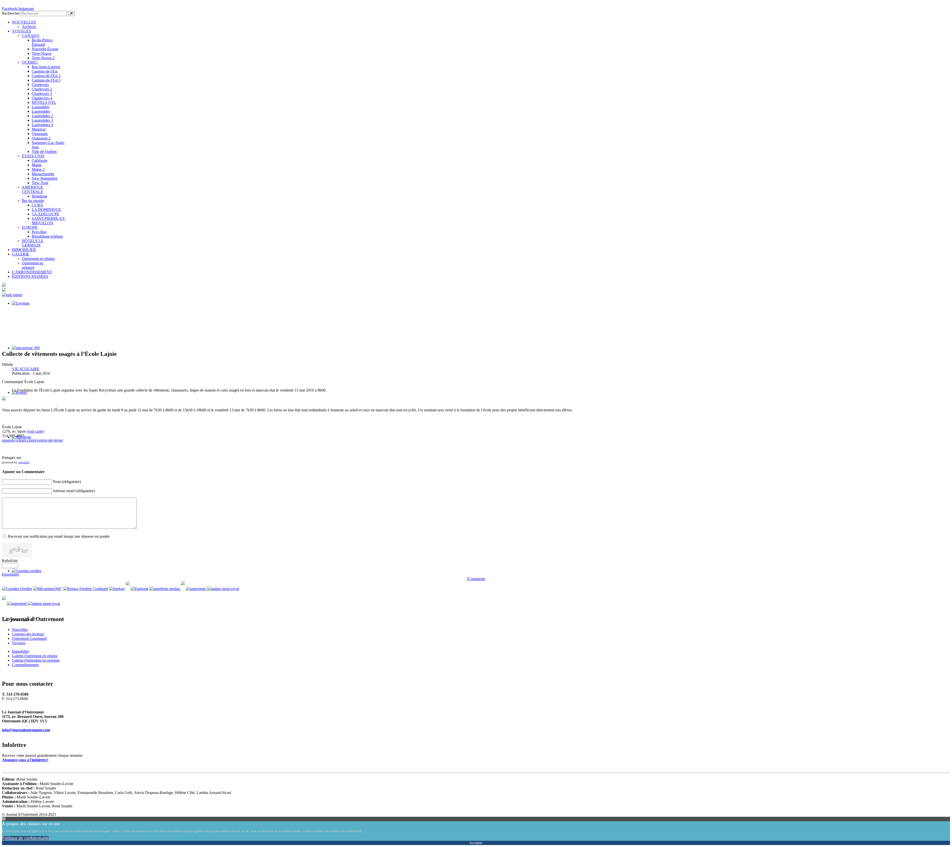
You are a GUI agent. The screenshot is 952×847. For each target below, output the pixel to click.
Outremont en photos (38, 258)
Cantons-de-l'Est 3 (46, 80)
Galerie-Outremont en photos (35, 656)
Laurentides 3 (42, 120)
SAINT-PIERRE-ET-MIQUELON (49, 220)
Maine (37, 165)
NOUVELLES (24, 22)
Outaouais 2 (41, 138)
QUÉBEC (30, 62)
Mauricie (39, 129)
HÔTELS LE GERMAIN (32, 243)
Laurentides (41, 111)
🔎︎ (71, 13)
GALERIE (20, 254)
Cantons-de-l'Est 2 (46, 76)
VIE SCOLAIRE (25, 369)
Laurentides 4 (42, 125)
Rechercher (11, 13)
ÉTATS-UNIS (33, 156)
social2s (23, 462)
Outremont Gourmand (29, 638)
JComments (476, 579)
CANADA (30, 35)
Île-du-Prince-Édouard (42, 42)
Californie (39, 160)
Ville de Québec (44, 151)
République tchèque (47, 236)
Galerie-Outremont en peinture (36, 660)
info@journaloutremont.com (26, 730)
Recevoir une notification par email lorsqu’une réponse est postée (59, 536)
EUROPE (30, 227)
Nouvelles (20, 629)
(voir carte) (35, 431)
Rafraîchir (10, 561)
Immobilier (20, 651)
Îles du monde (33, 200)
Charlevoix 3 (42, 93)
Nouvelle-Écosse (45, 49)
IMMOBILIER (24, 250)
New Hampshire (45, 178)
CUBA (37, 205)
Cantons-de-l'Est (45, 71)
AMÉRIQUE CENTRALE (32, 189)
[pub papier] (12, 295)
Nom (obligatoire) (67, 482)
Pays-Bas (39, 232)
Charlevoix (40, 85)
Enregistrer (10, 574)
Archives (29, 27)
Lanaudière (40, 107)
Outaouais (40, 134)
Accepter (476, 843)
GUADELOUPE (45, 214)
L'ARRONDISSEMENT (32, 272)
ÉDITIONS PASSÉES (30, 276)
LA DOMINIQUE (46, 209)
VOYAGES (21, 31)
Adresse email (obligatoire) (74, 491)
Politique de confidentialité (25, 838)
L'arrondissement (25, 665)
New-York (40, 183)
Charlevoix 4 (42, 98)
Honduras (39, 196)
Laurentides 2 (42, 116)
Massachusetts (43, 174)
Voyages (18, 643)
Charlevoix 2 (42, 89)
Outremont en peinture (32, 265)
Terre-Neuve (42, 53)
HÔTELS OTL (44, 102)
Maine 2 (38, 169)
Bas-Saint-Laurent (46, 67)
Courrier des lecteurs (28, 634)
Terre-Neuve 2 (43, 58)
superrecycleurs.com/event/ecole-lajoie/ (32, 440)
